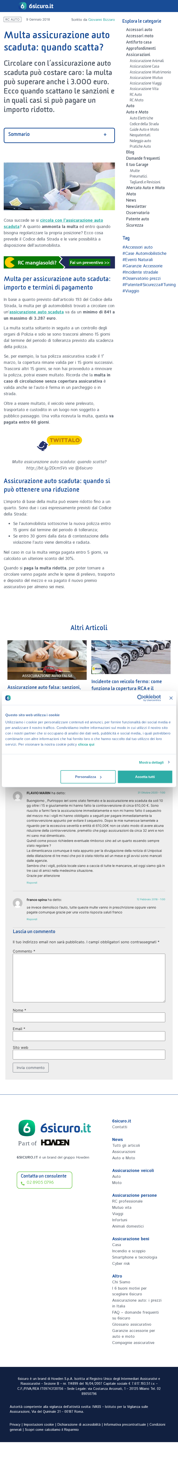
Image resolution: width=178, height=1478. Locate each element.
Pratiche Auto (140, 147)
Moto (131, 195)
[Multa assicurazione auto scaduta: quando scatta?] (59, 442)
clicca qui (86, 744)
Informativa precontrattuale (125, 1424)
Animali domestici (128, 1226)
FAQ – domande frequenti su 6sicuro (135, 1315)
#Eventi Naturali (137, 260)
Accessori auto (139, 30)
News (131, 201)
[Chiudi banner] (171, 698)
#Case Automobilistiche (144, 254)
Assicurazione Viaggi (146, 84)
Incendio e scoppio (129, 1251)
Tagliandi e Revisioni (145, 183)
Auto (130, 107)
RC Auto (12, 19)
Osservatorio (137, 214)
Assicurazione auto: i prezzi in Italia (137, 1303)
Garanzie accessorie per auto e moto (133, 1333)
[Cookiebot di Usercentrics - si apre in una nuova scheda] (140, 697)
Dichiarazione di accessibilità (79, 1424)
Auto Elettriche (141, 119)
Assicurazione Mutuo (146, 78)
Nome (19, 1010)
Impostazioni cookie (39, 1424)
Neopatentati (140, 136)
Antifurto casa (139, 43)
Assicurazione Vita (144, 89)
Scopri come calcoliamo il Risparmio (52, 1430)
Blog (130, 153)
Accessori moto (139, 37)
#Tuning (168, 285)
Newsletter (136, 207)
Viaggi (117, 1214)
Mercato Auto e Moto (145, 189)
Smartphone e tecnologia (134, 1257)
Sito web (20, 1047)
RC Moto (136, 101)
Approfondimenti (141, 49)
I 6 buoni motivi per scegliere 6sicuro (129, 1291)
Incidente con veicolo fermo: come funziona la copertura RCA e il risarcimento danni (126, 689)
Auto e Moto (137, 113)
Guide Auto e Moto (144, 130)
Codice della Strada (144, 125)
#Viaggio (130, 291)
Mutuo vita (121, 1207)
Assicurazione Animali (147, 61)
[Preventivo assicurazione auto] (59, 262)
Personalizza (85, 777)
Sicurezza (134, 226)
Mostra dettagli (151, 762)
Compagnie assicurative (133, 1343)
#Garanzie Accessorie (142, 266)
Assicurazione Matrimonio (150, 73)
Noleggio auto (140, 142)
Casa (116, 1245)
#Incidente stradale (140, 272)
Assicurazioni (138, 55)
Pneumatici (138, 177)
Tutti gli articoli (126, 1145)
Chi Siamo (121, 1282)
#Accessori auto (137, 247)
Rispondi (32, 882)
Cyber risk (121, 1263)
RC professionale (127, 1201)
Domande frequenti (143, 159)
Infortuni (119, 1220)
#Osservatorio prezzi (141, 279)
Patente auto (137, 220)
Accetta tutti (145, 777)
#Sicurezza (150, 285)
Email (19, 1029)
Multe (135, 171)
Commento (24, 951)
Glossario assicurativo (131, 1324)
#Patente (131, 285)
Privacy (15, 1424)
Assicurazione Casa (144, 67)
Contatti (119, 1127)
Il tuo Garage (137, 165)
